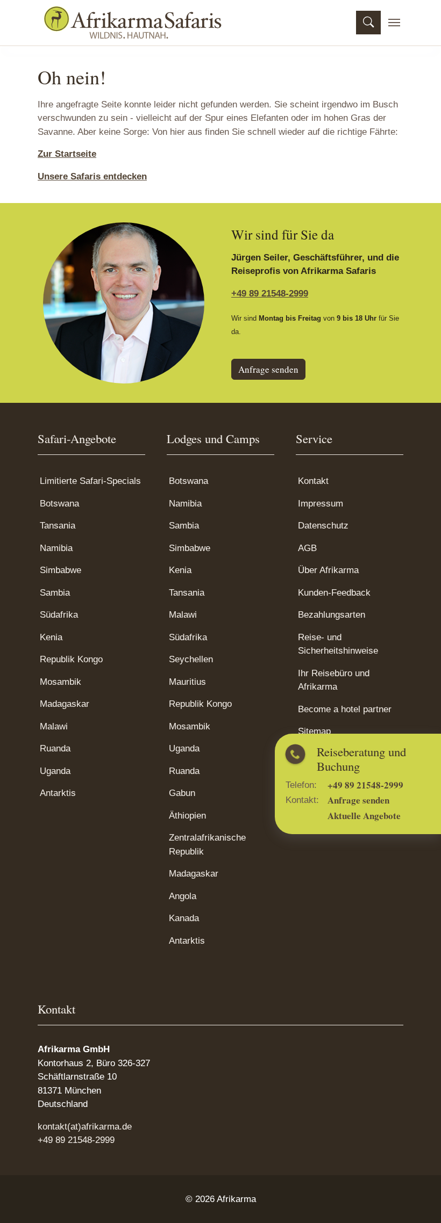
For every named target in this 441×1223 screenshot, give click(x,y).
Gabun (182, 793)
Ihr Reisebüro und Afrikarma (333, 680)
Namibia (56, 548)
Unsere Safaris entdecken (92, 176)
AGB (307, 548)
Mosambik (60, 682)
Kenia (51, 637)
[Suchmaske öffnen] (368, 22)
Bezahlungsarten (331, 615)
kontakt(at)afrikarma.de (85, 1126)
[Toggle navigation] (394, 22)
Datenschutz (323, 525)
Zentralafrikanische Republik (207, 845)
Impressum (320, 503)
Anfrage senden (365, 800)
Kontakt (313, 481)
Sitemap (314, 731)
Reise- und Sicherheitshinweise (338, 644)
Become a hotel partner (345, 709)
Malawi (54, 726)
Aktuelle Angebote (370, 815)
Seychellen (191, 659)
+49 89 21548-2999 (372, 785)
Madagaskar (64, 704)
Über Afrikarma (328, 570)
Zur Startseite (67, 154)
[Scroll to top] (416, 1198)
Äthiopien (187, 815)
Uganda (55, 771)
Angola (182, 896)
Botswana (59, 503)
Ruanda (55, 748)
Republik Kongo (71, 659)
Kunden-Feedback (334, 593)
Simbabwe (60, 570)
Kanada (184, 918)
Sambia (55, 593)
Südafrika (59, 615)
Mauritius (187, 682)
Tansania (57, 525)
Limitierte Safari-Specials (90, 481)
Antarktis (58, 793)
